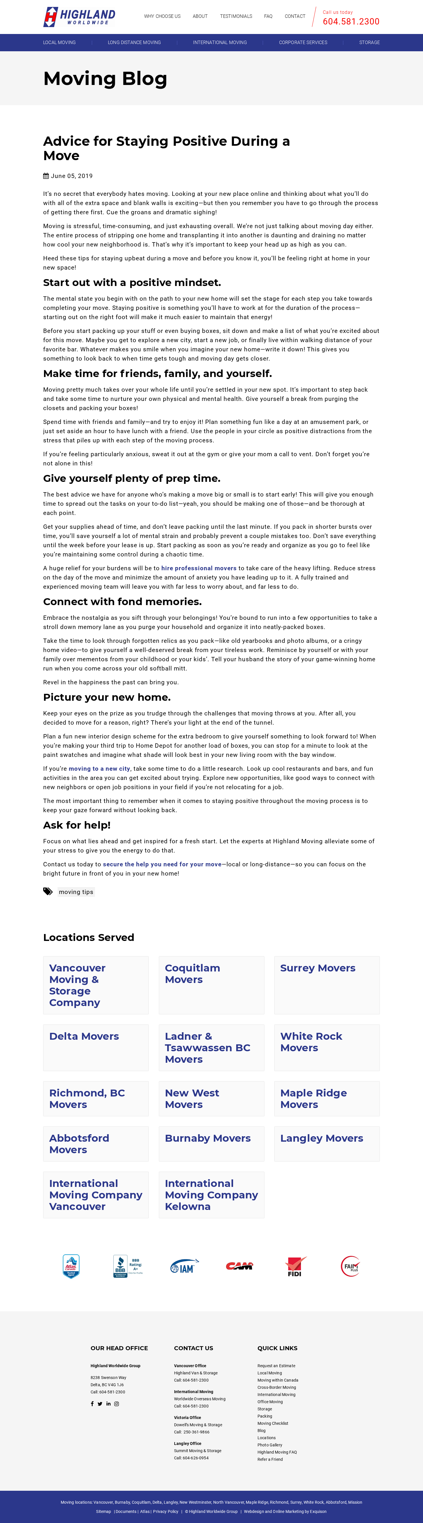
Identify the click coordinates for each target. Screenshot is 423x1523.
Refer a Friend (270, 1459)
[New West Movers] (211, 1098)
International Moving (277, 1394)
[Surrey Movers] (327, 985)
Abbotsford (336, 1502)
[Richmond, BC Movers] (95, 1098)
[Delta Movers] (95, 1048)
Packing (265, 1416)
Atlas (145, 1511)
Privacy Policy (165, 1511)
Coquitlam (141, 1502)
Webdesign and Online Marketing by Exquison (285, 1511)
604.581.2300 (351, 21)
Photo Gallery (270, 1445)
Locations (267, 1437)
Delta (157, 1502)
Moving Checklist (273, 1423)
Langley (171, 1502)
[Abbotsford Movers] (95, 1144)
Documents (126, 1511)
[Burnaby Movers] (211, 1144)
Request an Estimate (276, 1365)
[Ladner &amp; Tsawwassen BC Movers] (211, 1048)
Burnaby (122, 1502)
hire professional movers (199, 568)
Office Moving (270, 1401)
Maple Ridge (257, 1502)
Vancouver (103, 1502)
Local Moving (270, 1373)
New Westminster (195, 1502)
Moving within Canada (278, 1380)
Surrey (296, 1502)
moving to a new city (99, 768)
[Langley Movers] (327, 1144)
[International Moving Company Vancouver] (95, 1195)
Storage (265, 1409)
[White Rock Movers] (327, 1048)
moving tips (76, 892)
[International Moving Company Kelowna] (211, 1195)
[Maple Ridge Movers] (327, 1098)
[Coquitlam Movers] (211, 985)
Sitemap (103, 1511)
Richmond (279, 1502)
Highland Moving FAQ (277, 1452)
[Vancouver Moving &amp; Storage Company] (95, 985)
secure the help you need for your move (162, 864)
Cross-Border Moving (277, 1387)
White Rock (314, 1502)
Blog (262, 1430)
